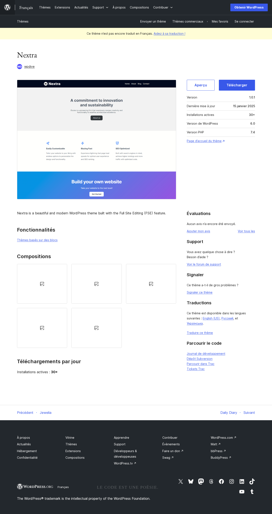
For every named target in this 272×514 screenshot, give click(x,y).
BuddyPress (221, 457)
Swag (168, 457)
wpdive (29, 66)
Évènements (171, 444)
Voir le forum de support (204, 264)
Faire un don (173, 451)
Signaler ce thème (199, 292)
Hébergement (27, 451)
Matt (216, 444)
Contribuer (169, 437)
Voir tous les (246, 231)
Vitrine (69, 437)
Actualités (24, 444)
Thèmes (22, 21)
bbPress (218, 451)
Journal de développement (206, 353)
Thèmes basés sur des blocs (37, 240)
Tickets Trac (196, 369)
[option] (42, 284)
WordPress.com (224, 437)
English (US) (211, 318)
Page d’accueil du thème (204, 141)
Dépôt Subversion (199, 358)
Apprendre (121, 437)
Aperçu (200, 85)
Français (63, 487)
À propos (23, 437)
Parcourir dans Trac (200, 364)
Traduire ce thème (200, 333)
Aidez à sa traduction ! (169, 33)
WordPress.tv (125, 463)
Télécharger (237, 85)
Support (119, 444)
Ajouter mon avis (198, 231)
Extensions (73, 451)
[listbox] (96, 306)
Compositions (75, 457)
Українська (195, 323)
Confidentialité (27, 457)
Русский (227, 318)
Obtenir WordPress (249, 7)
